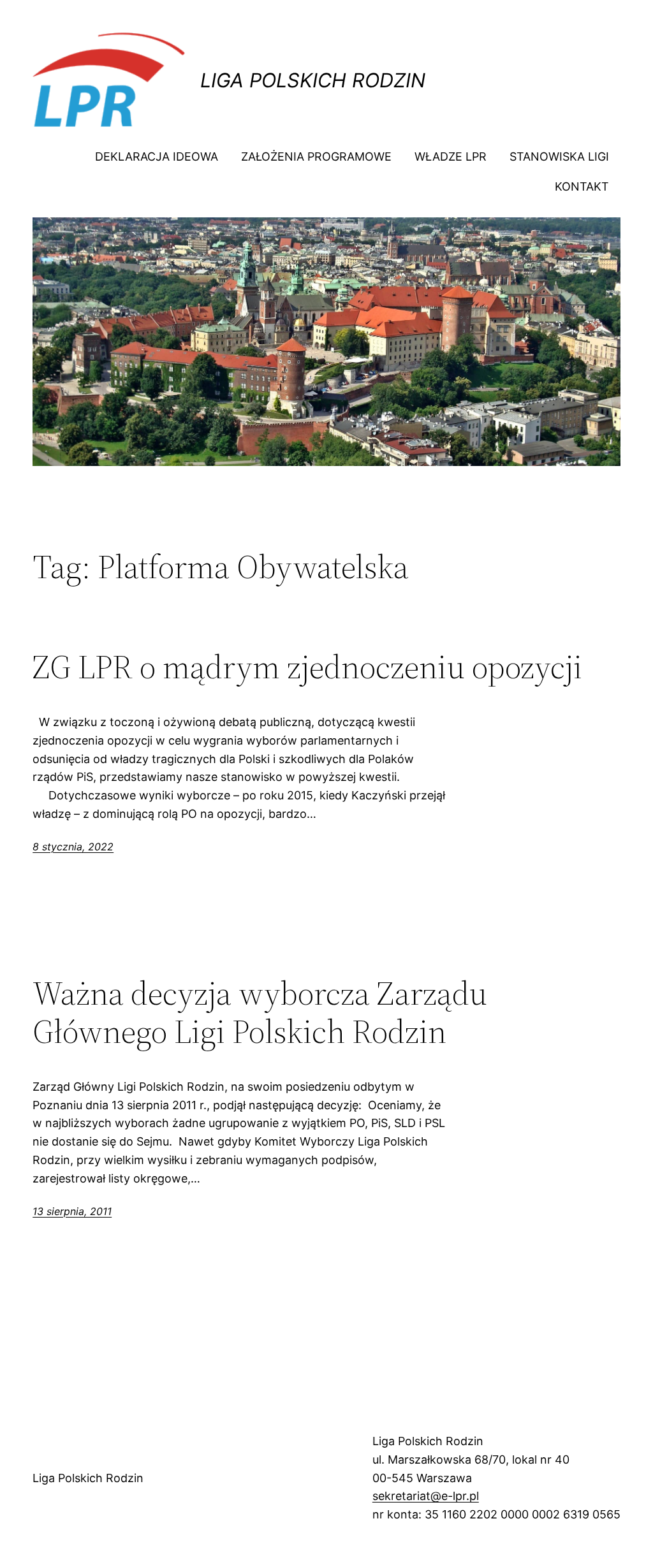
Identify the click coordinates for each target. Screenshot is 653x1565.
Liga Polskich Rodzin (312, 80)
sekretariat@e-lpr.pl (425, 1496)
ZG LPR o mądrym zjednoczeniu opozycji (307, 667)
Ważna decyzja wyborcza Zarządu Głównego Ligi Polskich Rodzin (260, 1012)
